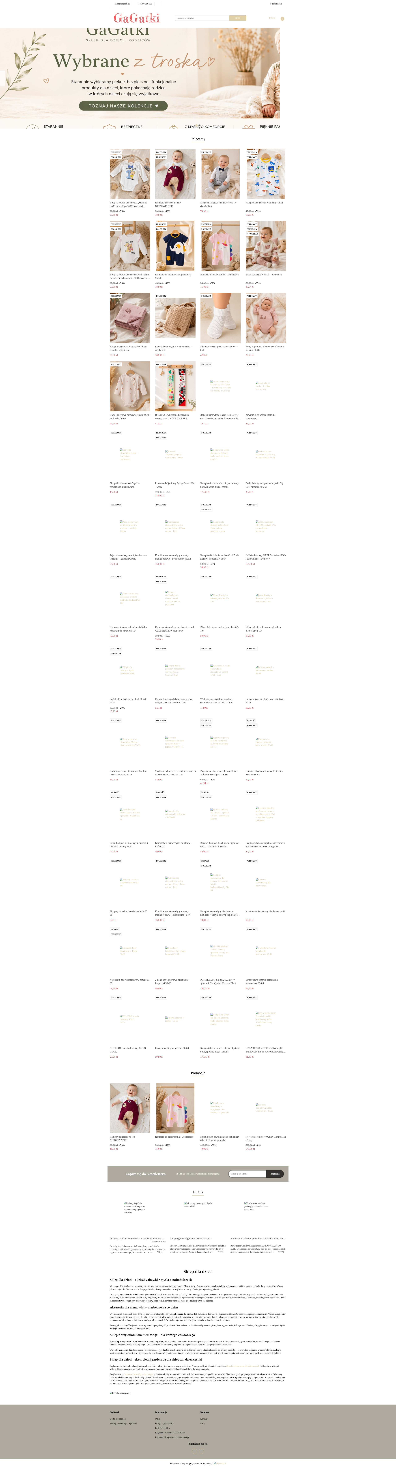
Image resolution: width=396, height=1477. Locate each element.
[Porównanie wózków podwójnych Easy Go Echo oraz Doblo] (258, 1218)
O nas (157, 1419)
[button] (114, 1412)
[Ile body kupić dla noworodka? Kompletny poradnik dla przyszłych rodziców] (138, 1218)
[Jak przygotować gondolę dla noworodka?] (198, 1218)
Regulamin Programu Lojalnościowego (172, 1437)
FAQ (202, 1423)
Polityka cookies (162, 1428)
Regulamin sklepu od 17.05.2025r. (170, 1433)
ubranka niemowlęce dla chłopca (139, 1374)
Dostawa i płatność (118, 1419)
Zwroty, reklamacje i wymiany (123, 1423)
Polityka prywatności (164, 1423)
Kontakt (203, 1419)
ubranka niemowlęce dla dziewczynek (242, 1366)
